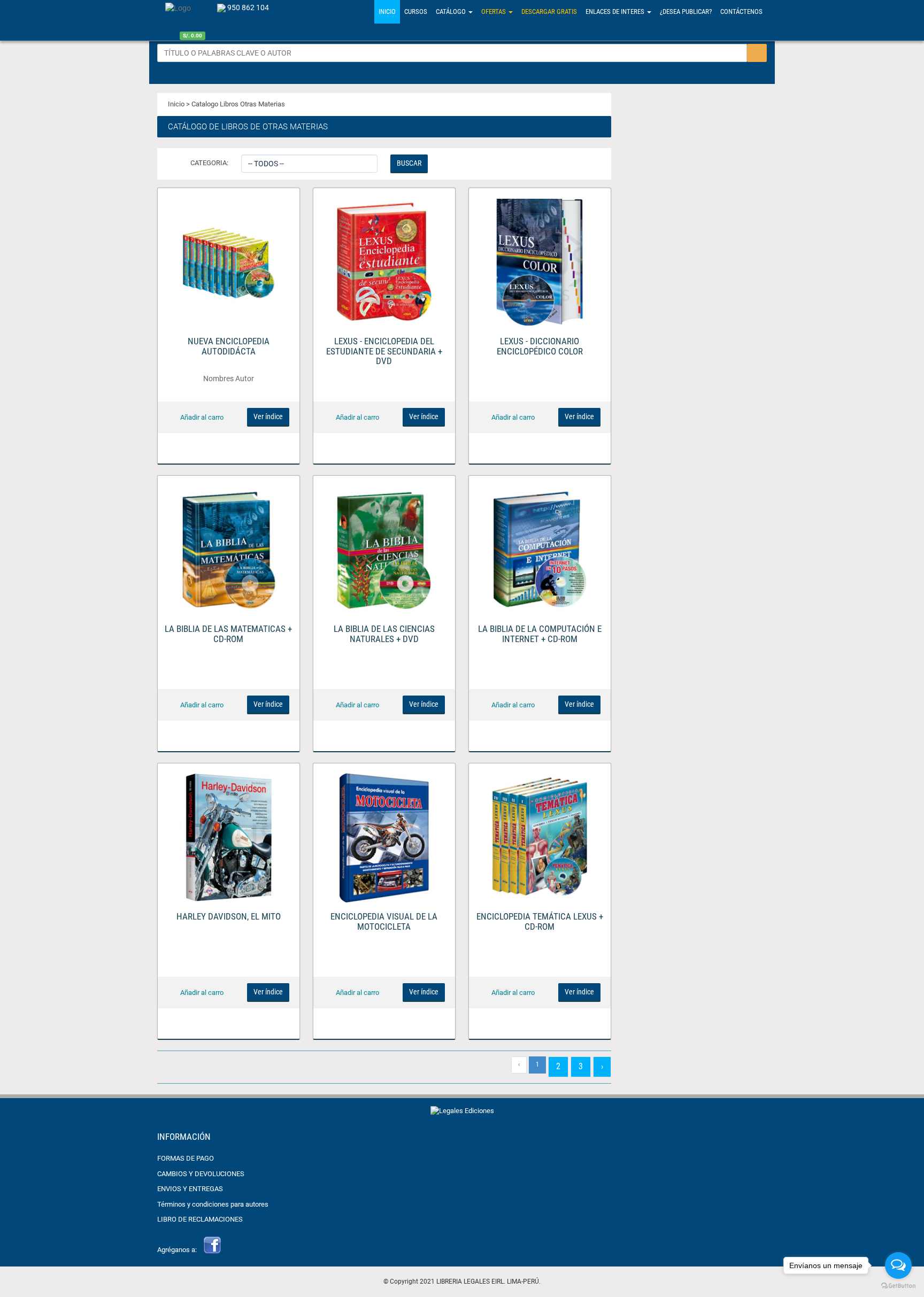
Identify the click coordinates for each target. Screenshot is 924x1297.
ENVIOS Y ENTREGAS (190, 1189)
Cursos (415, 11)
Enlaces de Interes (616, 11)
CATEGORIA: (209, 163)
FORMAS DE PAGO (185, 1158)
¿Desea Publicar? (686, 11)
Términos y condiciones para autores (212, 1204)
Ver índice (268, 416)
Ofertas (494, 11)
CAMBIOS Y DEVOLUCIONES (200, 1174)
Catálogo (451, 11)
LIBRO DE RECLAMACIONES (200, 1219)
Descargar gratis (549, 11)
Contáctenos (741, 11)
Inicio (387, 11)
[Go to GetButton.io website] (898, 1286)
